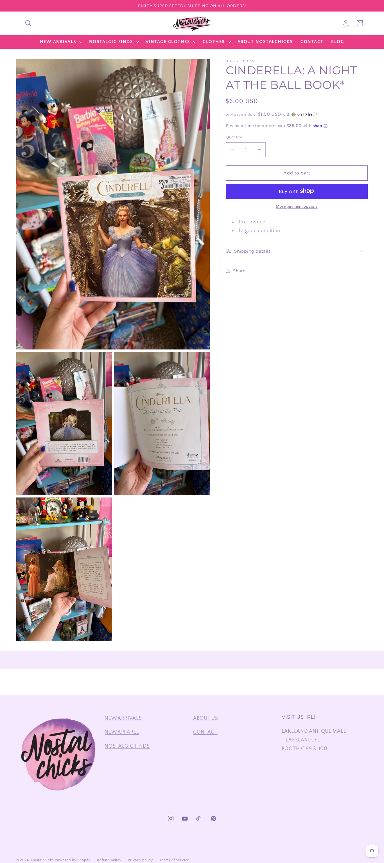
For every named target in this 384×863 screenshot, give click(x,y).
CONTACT (205, 732)
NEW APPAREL (122, 732)
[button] (28, 23)
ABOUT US (205, 718)
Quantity (234, 137)
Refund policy (109, 860)
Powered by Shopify (73, 860)
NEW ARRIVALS (123, 718)
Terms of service (174, 860)
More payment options (297, 206)
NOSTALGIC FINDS (127, 746)
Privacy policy (140, 860)
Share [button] (239, 270)
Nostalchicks (42, 860)
